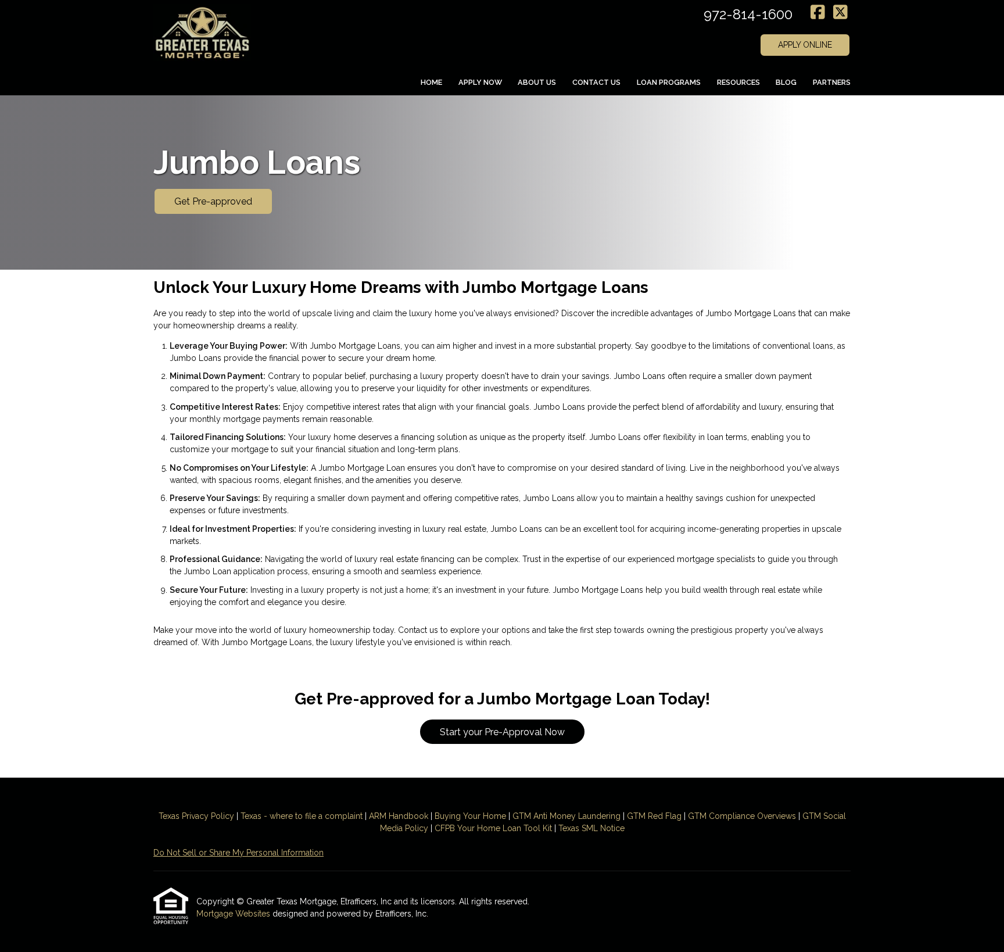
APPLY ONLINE (805, 44)
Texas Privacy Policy (196, 816)
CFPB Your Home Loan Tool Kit (493, 828)
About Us (537, 82)
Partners (832, 82)
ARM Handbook (398, 816)
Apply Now (480, 82)
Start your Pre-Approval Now (502, 732)
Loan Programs (669, 82)
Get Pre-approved (213, 201)
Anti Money (554, 816)
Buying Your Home (470, 816)
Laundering (598, 816)
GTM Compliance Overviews (742, 816)
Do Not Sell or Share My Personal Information (238, 852)
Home (431, 82)
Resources (738, 82)
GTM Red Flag (654, 816)
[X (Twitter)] (840, 13)
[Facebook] (818, 13)
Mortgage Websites (234, 913)
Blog (786, 82)
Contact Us (596, 82)
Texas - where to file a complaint (302, 816)
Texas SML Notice (591, 828)
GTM (522, 816)
